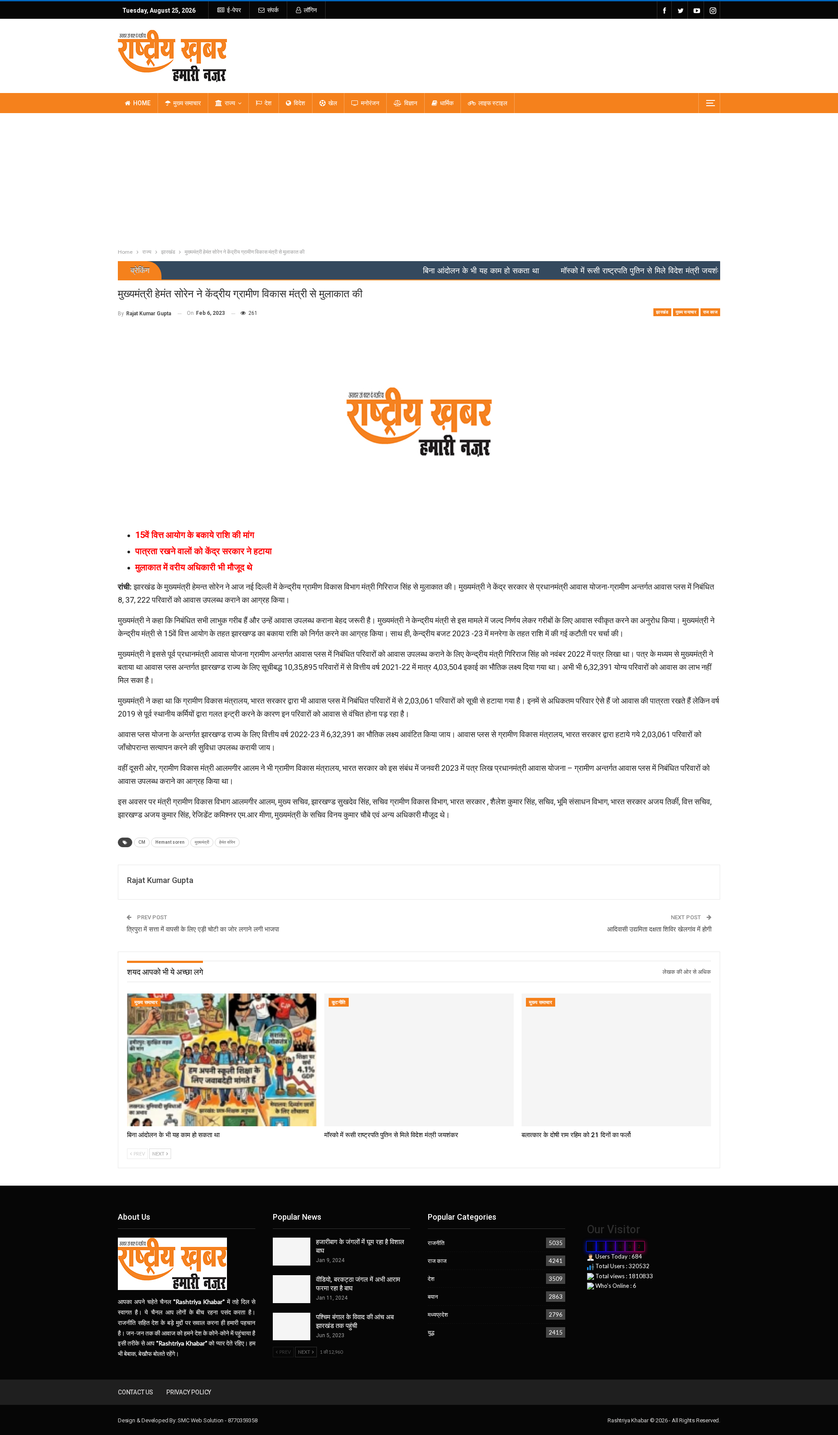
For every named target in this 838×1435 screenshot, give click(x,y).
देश (267, 103)
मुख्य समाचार (187, 103)
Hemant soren (170, 842)
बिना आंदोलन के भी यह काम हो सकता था (431, 270)
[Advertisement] (419, 178)
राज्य (230, 103)
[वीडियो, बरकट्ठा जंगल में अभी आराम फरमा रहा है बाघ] (291, 1289)
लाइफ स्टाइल (492, 103)
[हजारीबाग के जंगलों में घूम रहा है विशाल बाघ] (291, 1252)
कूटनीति (339, 1002)
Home (142, 103)
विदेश (299, 103)
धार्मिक (446, 103)
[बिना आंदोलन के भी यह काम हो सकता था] (221, 1059)
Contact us (135, 1392)
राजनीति (436, 1242)
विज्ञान (410, 103)
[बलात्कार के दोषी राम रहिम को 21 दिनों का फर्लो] (616, 1059)
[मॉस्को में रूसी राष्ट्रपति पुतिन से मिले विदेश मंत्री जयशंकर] (419, 1059)
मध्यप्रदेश (438, 1314)
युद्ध (431, 1332)
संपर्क (272, 10)
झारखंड (662, 312)
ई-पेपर (234, 10)
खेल (332, 103)
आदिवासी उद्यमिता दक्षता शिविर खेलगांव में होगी (659, 929)
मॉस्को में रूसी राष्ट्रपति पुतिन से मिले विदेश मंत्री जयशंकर (593, 270)
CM (141, 842)
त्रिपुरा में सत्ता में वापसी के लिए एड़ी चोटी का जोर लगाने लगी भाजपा (203, 929)
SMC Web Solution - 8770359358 (217, 1420)
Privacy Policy (188, 1392)
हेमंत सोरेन (227, 842)
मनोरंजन (370, 103)
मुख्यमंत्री (202, 842)
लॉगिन (310, 10)
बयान (433, 1296)
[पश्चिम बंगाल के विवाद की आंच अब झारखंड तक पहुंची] (291, 1327)
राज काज (710, 312)
